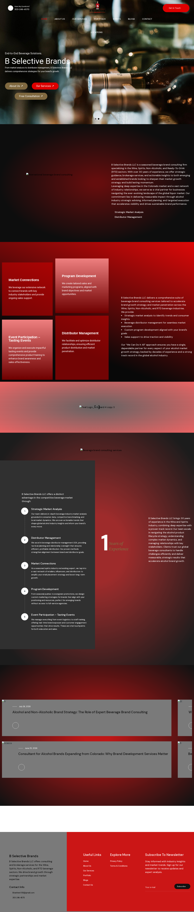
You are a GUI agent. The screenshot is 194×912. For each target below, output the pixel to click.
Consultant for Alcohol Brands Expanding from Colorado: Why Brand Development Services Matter (93, 754)
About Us (84, 84)
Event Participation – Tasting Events (24, 338)
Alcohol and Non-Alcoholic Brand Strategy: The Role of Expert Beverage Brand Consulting (80, 712)
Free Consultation (99, 94)
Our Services (111, 84)
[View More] (15, 725)
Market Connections (24, 280)
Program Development (79, 276)
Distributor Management (80, 333)
